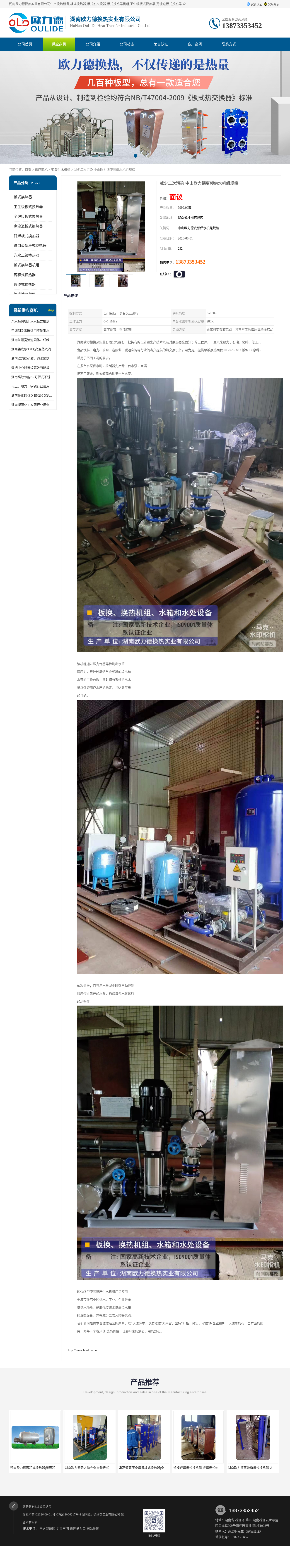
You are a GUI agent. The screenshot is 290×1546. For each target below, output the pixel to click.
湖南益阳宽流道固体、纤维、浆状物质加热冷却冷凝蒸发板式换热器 (32, 340)
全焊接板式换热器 (28, 216)
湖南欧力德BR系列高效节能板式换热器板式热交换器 (240, 1468)
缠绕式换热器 (25, 284)
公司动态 (127, 44)
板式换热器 (23, 197)
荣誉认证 (161, 44)
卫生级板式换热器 (28, 207)
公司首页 (25, 44)
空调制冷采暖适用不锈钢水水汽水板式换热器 (32, 330)
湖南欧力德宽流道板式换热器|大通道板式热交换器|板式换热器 (137, 1468)
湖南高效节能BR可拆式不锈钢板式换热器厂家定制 (32, 377)
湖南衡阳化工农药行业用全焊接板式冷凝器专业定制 (32, 405)
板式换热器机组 (26, 265)
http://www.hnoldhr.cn (82, 1350)
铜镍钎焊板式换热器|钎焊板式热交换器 (67, 1468)
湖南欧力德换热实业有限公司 (101, 1514)
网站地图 (93, 1528)
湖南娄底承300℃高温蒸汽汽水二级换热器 (32, 349)
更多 (51, 310)
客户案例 (195, 44)
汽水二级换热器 (26, 255)
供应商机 (59, 44)
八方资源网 (47, 1528)
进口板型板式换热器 (30, 246)
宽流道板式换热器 (28, 226)
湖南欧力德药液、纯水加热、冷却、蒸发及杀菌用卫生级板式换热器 (32, 358)
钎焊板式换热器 (26, 236)
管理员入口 (78, 1528)
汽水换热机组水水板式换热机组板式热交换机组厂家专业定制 (32, 321)
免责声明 (62, 1528)
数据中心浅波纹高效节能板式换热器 (32, 367)
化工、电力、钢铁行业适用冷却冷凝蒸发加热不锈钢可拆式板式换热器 (32, 386)
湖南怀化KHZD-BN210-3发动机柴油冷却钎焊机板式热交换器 (32, 395)
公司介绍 (93, 44)
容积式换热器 (25, 275)
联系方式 (229, 44)
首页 (28, 169)
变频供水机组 (60, 169)
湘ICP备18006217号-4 (67, 1514)
